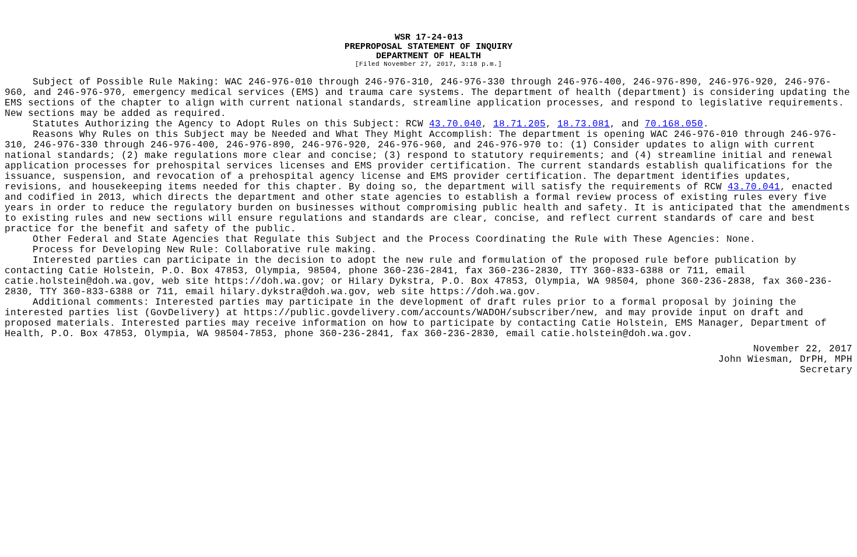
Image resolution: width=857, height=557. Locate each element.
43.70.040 (455, 124)
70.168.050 (674, 124)
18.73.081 (583, 124)
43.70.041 (754, 187)
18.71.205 (519, 124)
